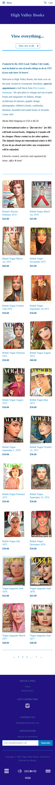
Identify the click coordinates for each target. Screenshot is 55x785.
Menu (9, 3)
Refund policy (27, 691)
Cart (50, 3)
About (27, 686)
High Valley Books (27, 15)
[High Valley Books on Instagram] (27, 707)
